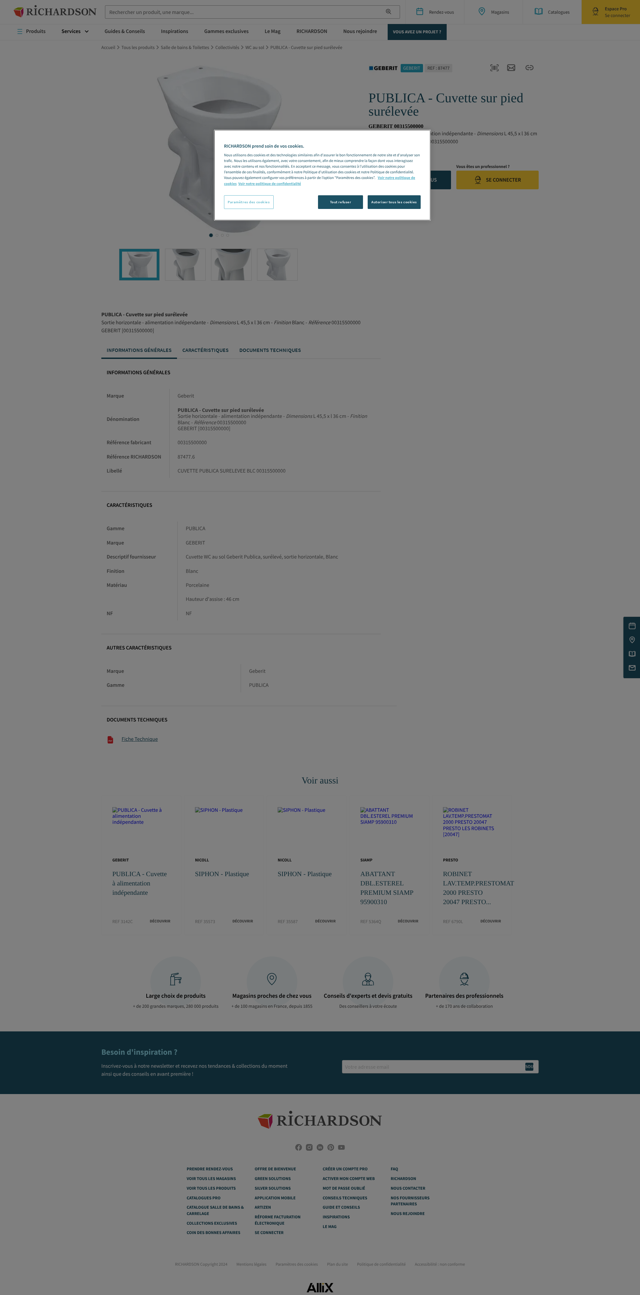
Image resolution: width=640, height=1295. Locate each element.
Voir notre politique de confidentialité (269, 184)
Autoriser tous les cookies (394, 202)
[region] (322, 175)
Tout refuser (340, 202)
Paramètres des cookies (249, 202)
